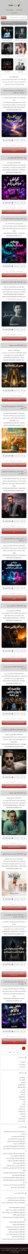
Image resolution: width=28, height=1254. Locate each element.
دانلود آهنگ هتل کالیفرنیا (19, 1224)
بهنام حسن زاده (21, 1121)
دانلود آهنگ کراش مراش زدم (16, 158)
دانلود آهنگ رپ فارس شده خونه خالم (16, 1200)
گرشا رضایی (22, 1114)
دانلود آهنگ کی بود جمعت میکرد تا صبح (16, 1234)
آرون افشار (22, 1092)
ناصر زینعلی (22, 1106)
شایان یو (23, 1082)
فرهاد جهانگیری (21, 1087)
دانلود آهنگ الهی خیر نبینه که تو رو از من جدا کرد (13, 1239)
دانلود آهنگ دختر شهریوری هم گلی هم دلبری (14, 465)
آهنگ (21, 922)
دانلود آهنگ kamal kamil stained (17, 1208)
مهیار (11, 798)
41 (17, 1052)
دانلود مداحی (23, 478)
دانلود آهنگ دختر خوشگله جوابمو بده (16, 1229)
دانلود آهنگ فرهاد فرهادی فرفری (17, 1222)
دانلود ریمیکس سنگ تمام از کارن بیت (13, 219)
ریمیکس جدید (9, 10)
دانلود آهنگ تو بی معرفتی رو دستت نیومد (15, 1210)
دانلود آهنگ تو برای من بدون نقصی (17, 1232)
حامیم (23, 1104)
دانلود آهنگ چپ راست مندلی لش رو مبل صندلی (14, 1185)
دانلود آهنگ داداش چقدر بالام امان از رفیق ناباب (14, 1041)
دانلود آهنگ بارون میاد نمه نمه (18, 1187)
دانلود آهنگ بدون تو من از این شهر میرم (15, 1227)
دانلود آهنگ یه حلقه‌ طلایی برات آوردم (13, 730)
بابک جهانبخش (21, 1111)
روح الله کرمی (22, 1077)
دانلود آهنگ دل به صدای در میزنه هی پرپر (15, 1198)
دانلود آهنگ (23, 98)
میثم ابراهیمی (21, 1097)
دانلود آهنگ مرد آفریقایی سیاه (15, 606)
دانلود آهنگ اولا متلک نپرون (18, 1175)
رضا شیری (23, 1094)
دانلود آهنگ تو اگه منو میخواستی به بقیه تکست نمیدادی (14, 916)
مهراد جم (23, 1116)
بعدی (10, 1052)
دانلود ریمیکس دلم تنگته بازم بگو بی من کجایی (14, 598)
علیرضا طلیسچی (21, 1085)
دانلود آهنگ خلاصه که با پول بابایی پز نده (14, 723)
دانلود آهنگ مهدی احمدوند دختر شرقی (13, 282)
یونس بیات (22, 1099)
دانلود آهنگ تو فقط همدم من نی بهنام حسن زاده (13, 1212)
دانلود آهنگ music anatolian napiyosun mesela (13, 1178)
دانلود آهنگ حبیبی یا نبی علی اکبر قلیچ (13, 854)
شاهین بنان (22, 1080)
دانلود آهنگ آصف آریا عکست (18, 1237)
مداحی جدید (14, 13)
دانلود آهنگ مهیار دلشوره (16, 793)
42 (14, 1052)
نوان (24, 1102)
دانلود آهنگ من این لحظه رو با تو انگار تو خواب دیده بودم (13, 92)
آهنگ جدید (19, 10)
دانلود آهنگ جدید (14, 77)
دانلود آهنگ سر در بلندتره (17, 345)
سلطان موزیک (15, 102)
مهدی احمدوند (12, 287)
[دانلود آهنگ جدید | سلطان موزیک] (14, 4)
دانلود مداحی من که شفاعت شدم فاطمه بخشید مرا (14, 531)
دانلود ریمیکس (19, 224)
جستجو (3, 17)
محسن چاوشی (22, 1109)
